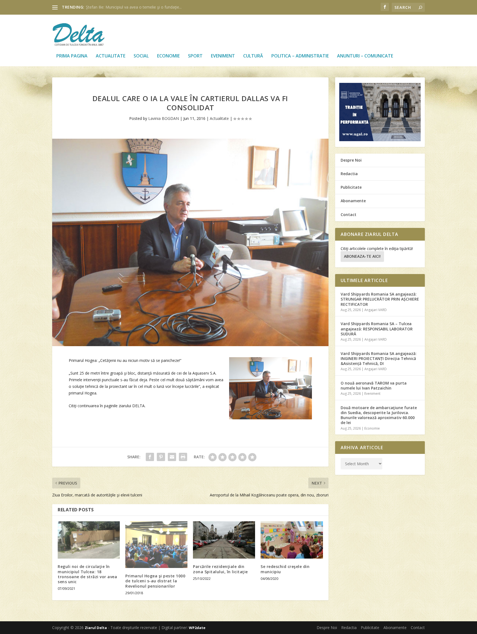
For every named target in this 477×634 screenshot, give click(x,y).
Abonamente (353, 200)
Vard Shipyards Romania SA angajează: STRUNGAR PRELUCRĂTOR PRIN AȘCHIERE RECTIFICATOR (380, 299)
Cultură (253, 56)
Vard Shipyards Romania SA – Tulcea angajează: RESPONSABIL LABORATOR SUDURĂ (377, 328)
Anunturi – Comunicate (365, 56)
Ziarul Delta (96, 627)
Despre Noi (351, 160)
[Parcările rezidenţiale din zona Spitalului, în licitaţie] (224, 540)
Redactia (349, 173)
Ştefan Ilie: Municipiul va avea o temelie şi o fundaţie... (134, 7)
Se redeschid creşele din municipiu (285, 569)
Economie (168, 56)
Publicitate (351, 187)
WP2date (197, 627)
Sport (195, 56)
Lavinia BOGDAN (163, 118)
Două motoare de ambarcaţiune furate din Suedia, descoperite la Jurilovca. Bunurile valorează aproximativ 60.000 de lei (379, 415)
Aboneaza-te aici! (362, 256)
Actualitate (110, 56)
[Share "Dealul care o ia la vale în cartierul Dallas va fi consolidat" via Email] (171, 456)
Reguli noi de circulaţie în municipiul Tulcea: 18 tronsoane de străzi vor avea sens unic (87, 574)
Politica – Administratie (300, 56)
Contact (348, 214)
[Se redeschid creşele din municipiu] (292, 540)
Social (141, 56)
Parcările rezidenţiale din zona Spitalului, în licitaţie (220, 569)
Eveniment (223, 56)
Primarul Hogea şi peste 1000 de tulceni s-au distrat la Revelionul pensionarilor (155, 580)
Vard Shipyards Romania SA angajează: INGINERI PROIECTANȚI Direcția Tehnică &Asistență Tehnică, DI (379, 358)
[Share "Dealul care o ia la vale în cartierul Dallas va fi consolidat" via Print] (183, 456)
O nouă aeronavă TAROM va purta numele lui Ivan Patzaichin (374, 385)
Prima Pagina (72, 56)
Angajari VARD (375, 309)
